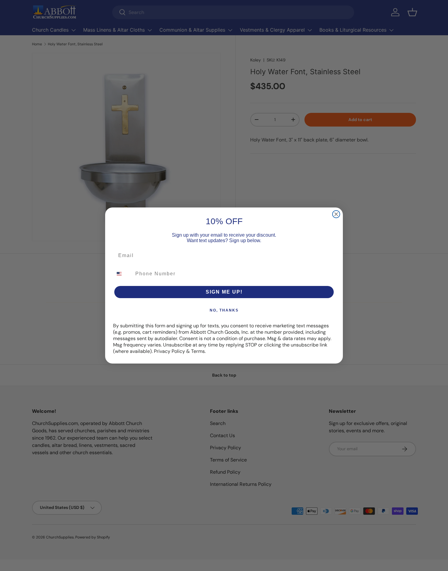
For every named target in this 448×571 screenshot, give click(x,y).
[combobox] (122, 274)
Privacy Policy (169, 351)
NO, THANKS (224, 310)
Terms (198, 351)
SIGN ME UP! (224, 291)
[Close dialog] (336, 214)
